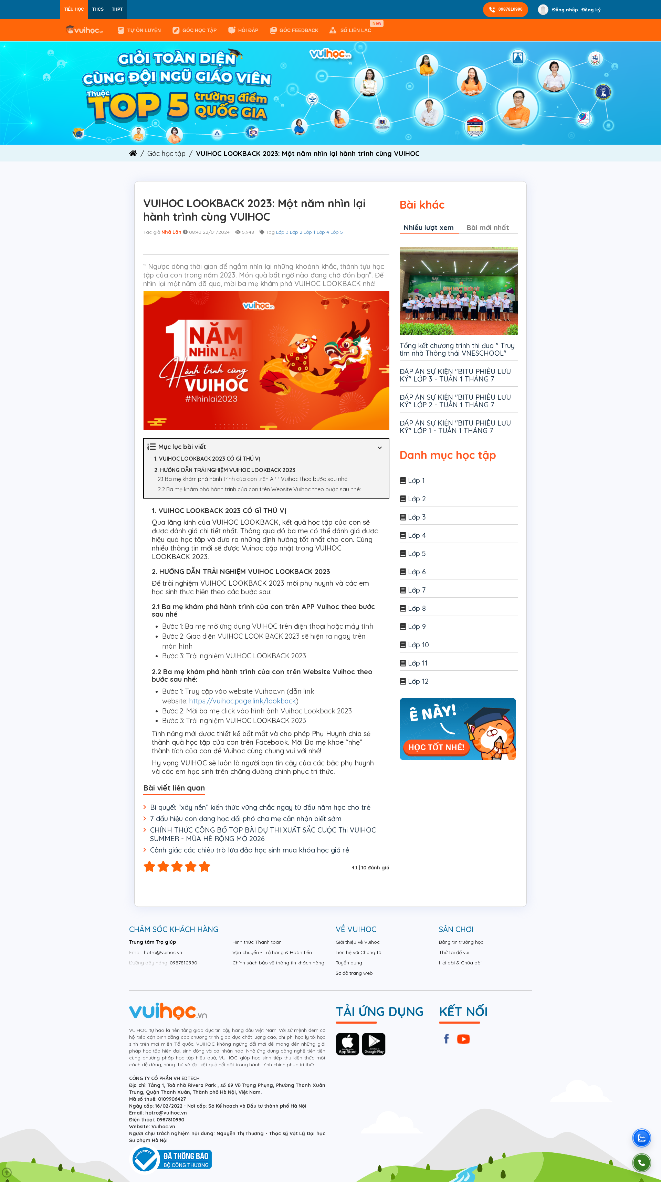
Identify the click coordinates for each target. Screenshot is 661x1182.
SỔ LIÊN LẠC (357, 27)
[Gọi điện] (641, 1162)
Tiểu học (74, 9)
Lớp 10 (418, 644)
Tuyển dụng (349, 963)
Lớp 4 (323, 232)
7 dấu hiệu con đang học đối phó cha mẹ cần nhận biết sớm (246, 818)
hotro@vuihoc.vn (163, 952)
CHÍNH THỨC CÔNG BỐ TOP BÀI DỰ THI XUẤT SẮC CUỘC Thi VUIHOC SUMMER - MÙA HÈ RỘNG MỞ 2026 (263, 834)
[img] (330, 93)
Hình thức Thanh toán (257, 942)
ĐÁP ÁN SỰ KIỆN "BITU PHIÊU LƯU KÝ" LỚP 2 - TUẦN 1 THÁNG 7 (455, 401)
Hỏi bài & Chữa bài (460, 963)
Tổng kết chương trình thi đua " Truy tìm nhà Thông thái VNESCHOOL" (457, 349)
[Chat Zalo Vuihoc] (641, 1138)
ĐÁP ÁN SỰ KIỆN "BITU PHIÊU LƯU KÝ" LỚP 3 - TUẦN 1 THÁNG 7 (455, 375)
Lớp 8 (417, 608)
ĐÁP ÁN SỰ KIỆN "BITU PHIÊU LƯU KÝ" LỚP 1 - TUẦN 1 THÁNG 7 (455, 427)
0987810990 (511, 9)
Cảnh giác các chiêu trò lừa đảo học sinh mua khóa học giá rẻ (249, 850)
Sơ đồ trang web (354, 973)
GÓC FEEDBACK (299, 30)
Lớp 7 (417, 590)
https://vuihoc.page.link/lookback (242, 701)
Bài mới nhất (488, 227)
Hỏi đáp (248, 30)
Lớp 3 (282, 232)
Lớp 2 (296, 232)
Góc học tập (199, 30)
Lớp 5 (336, 232)
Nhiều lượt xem (429, 227)
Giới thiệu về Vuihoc (358, 942)
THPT (117, 9)
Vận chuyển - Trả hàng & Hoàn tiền (272, 952)
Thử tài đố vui (454, 952)
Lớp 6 (417, 571)
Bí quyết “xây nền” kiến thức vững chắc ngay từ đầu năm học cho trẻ (260, 807)
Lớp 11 (418, 663)
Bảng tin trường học (461, 942)
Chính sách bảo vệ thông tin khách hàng (278, 963)
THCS (98, 9)
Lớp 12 (418, 681)
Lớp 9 (417, 626)
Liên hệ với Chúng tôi (359, 952)
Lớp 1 (309, 232)
